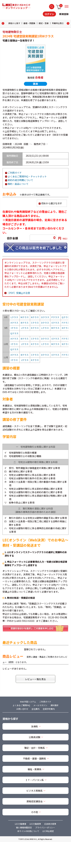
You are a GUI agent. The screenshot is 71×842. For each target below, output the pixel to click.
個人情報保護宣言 (24, 827)
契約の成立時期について (20, 180)
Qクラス (66, 317)
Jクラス (25, 327)
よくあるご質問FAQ (21, 705)
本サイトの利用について (28, 831)
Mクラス (25, 317)
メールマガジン (40, 705)
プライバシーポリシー (45, 827)
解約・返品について (18, 183)
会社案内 (35, 708)
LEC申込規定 (48, 831)
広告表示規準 (50, 823)
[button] (68, 23)
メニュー (67, 6)
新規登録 (64, 14)
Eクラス (55, 322)
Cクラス (35, 322)
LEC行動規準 (35, 823)
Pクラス (55, 317)
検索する (51, 6)
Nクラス (35, 317)
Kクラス (35, 327)
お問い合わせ (22, 708)
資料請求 (54, 705)
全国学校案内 (49, 708)
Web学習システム (28, 701)
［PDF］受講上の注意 (18, 293)
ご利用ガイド (15, 172)
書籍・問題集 (29, 23)
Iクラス (14, 327)
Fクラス (66, 322)
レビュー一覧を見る (35, 679)
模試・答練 (44, 23)
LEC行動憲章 (20, 823)
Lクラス (14, 317)
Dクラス (45, 322)
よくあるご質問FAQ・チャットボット (27, 176)
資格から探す (14, 23)
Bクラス (25, 322)
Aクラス (14, 322)
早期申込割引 (58, 23)
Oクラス (45, 317)
